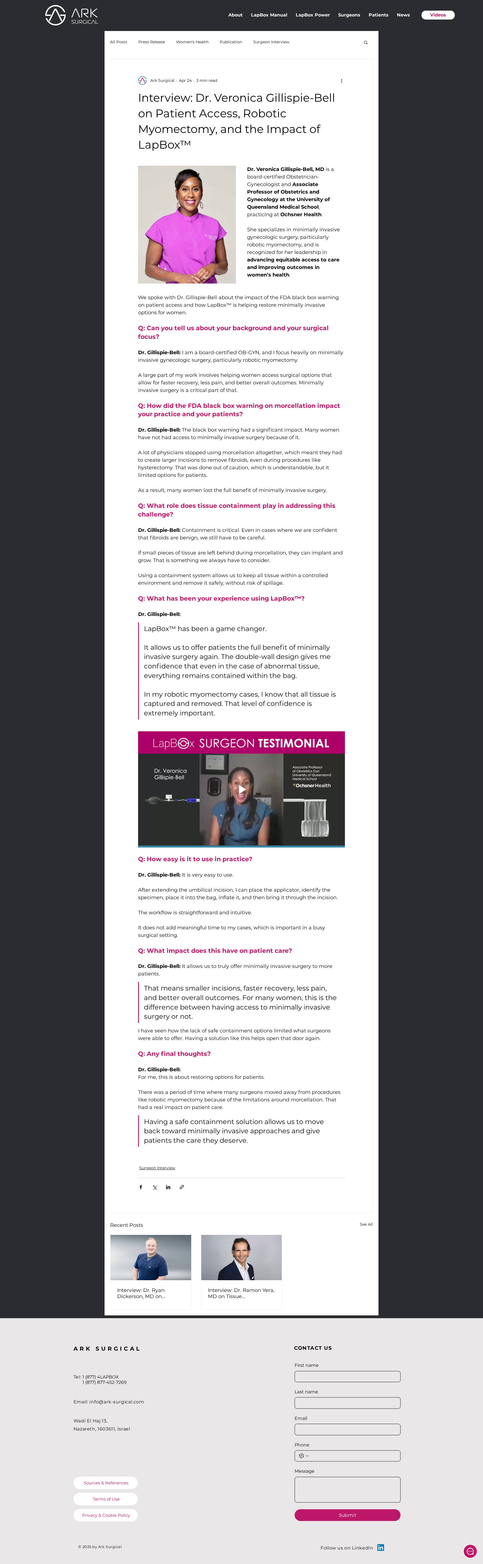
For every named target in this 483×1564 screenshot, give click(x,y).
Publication (231, 41)
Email (301, 1418)
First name (307, 1365)
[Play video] (241, 789)
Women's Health (192, 41)
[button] (365, 42)
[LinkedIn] (380, 1547)
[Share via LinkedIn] (168, 1187)
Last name (306, 1391)
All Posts (118, 41)
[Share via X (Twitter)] (154, 1187)
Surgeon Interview (271, 41)
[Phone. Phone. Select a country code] (303, 1456)
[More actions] (341, 80)
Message (304, 1471)
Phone (302, 1445)
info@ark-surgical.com (116, 1401)
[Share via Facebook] (140, 1187)
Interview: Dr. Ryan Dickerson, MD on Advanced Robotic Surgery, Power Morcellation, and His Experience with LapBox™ (150, 1293)
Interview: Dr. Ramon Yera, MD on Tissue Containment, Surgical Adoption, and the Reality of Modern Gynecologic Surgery (241, 1293)
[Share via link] (181, 1187)
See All (366, 1224)
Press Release (151, 41)
